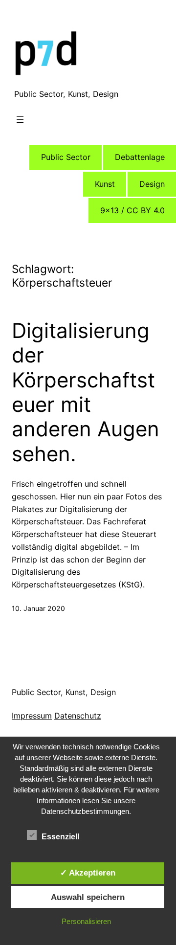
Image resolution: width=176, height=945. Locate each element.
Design (152, 184)
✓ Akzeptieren (87, 872)
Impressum (32, 715)
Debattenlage (140, 157)
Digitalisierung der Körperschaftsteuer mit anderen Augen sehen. (85, 392)
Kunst (105, 184)
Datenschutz (77, 715)
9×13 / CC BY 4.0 (132, 210)
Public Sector (65, 157)
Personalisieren (86, 921)
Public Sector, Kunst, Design (66, 94)
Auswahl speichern (88, 897)
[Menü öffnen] (20, 119)
